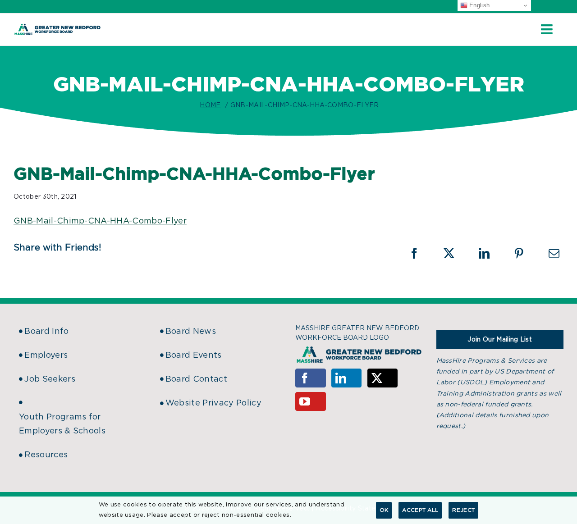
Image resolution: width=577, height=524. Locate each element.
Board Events (193, 355)
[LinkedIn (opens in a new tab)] (490, 253)
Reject (463, 510)
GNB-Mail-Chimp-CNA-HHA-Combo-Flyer (100, 221)
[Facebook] (310, 378)
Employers (46, 355)
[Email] (554, 253)
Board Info (46, 332)
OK (384, 510)
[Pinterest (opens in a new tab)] (524, 253)
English (478, 5)
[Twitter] (382, 378)
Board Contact (196, 379)
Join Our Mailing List (499, 340)
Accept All (420, 510)
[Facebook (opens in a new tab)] (420, 253)
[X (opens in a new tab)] (455, 253)
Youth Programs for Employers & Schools (62, 424)
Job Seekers (49, 379)
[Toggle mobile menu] (547, 29)
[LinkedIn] (346, 378)
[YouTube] (310, 401)
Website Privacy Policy (213, 403)
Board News (190, 332)
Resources (46, 455)
